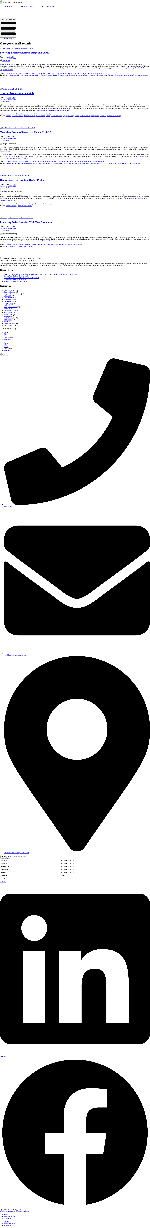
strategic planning (9, 318)
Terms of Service (9, 1216)
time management (98, 161)
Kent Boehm (6, 61)
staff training (91, 73)
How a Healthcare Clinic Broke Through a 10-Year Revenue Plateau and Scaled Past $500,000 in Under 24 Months (41, 274)
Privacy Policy (8, 1218)
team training (99, 73)
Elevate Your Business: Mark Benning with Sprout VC (21, 278)
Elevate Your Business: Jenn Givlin (15, 281)
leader (19, 105)
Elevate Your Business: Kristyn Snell (16, 276)
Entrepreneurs (8, 299)
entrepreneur (128, 75)
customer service (42, 73)
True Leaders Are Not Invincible (17, 93)
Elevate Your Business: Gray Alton (15, 280)
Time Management (134, 163)
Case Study (7, 296)
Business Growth (52, 75)
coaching (104, 75)
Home (6, 6)
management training (43, 161)
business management (76, 75)
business (18, 75)
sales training (8, 312)
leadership (51, 73)
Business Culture (40, 75)
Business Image (63, 75)
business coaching (12, 73)
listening (109, 163)
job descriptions (9, 301)
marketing (59, 73)
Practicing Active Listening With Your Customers (26, 222)
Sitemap (6, 1214)
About (10, 6)
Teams (6, 321)
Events (43, 6)
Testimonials (8, 339)
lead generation (9, 303)
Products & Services (26, 6)
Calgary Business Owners (27, 73)
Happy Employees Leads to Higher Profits (22, 180)
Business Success (9, 292)
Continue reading (52, 110)
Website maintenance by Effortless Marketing (14, 1211)
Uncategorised (8, 325)
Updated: (8, 58)
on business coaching (70, 73)
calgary (98, 75)
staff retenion (81, 73)
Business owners (5, 154)
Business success (89, 75)
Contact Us (48, 6)
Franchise (136, 75)
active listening (10, 75)
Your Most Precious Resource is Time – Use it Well (26, 132)
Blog (53, 6)
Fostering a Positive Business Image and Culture (25, 52)
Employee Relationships (115, 75)
